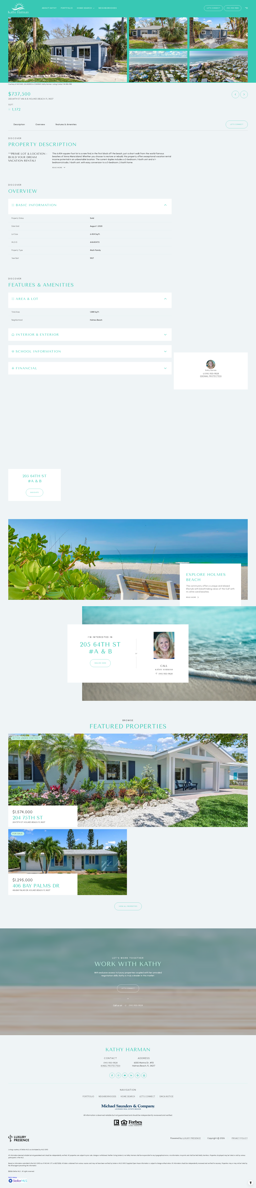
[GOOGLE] (137, 1075)
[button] (237, 124)
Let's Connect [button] (213, 8)
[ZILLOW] (144, 1075)
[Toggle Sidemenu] (245, 8)
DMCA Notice (166, 1096)
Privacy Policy (240, 1138)
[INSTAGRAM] (118, 1075)
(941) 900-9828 (233, 8)
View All (218, 66)
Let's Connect (147, 1096)
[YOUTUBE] (124, 1075)
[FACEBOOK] (112, 1075)
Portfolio (67, 8)
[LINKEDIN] (131, 1075)
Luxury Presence (191, 1138)
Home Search (128, 1096)
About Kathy (49, 8)
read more (191, 597)
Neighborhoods (108, 8)
